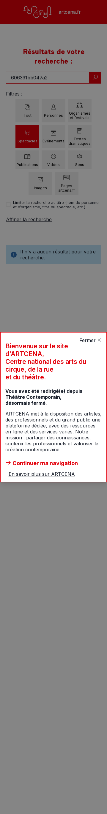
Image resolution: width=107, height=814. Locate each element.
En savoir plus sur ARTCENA (42, 474)
